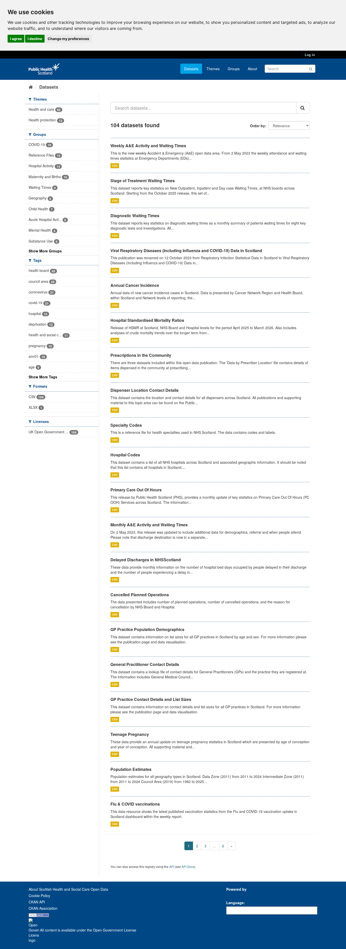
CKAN (234, 895)
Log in (310, 54)
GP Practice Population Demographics (147, 629)
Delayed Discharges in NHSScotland (145, 560)
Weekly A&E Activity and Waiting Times (148, 145)
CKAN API (37, 901)
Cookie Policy (39, 895)
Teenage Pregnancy (129, 734)
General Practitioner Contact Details (144, 664)
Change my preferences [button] (68, 38)
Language (235, 902)
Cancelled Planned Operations (139, 595)
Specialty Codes (126, 425)
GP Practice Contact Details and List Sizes (150, 699)
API (171, 866)
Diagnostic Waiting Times (134, 215)
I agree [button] (16, 38)
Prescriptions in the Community (140, 355)
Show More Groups (45, 250)
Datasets (191, 68)
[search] (303, 108)
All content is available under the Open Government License (87, 930)
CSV (115, 166)
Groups (234, 68)
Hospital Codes (125, 455)
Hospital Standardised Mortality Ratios (147, 320)
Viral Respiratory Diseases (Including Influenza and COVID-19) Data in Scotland (186, 250)
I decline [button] (35, 38)
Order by (257, 125)
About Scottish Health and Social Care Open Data (68, 889)
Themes (213, 68)
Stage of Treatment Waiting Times (142, 180)
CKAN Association (43, 908)
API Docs (188, 866)
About (252, 68)
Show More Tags (43, 376)
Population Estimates (130, 769)
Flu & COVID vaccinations (135, 804)
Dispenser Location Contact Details (144, 390)
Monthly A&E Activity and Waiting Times (149, 525)
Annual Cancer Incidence (134, 285)
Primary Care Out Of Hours (136, 490)
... (214, 845)
